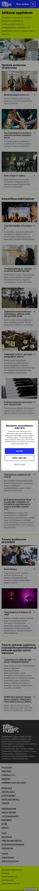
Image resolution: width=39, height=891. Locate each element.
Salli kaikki (19, 451)
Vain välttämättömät (19, 458)
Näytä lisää (19, 464)
